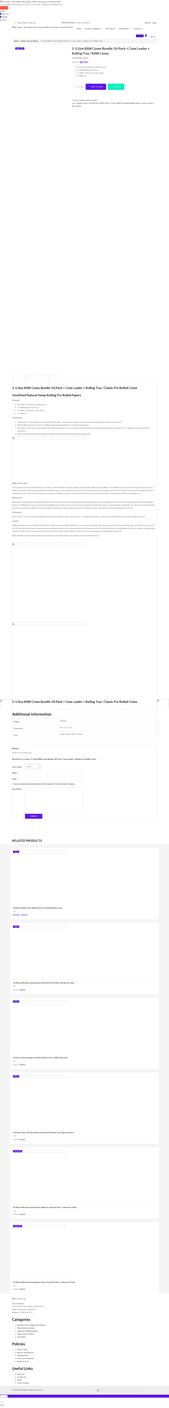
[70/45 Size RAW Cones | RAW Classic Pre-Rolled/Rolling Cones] (39, 877)
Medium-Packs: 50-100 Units (87, 103)
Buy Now (117, 86)
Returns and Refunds (25, 1352)
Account (3, 20)
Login (154, 23)
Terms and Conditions (25, 1358)
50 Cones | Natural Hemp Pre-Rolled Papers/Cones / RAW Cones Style (40, 1058)
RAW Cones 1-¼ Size (108, 103)
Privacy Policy (22, 1350)
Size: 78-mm (76, 106)
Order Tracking (23, 1383)
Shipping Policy (23, 1355)
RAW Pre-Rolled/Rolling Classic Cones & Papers (134, 103)
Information (123, 29)
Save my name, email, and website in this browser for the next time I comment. (44, 784)
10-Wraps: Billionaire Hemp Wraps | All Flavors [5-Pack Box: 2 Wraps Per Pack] (43, 983)
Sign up (147, 23)
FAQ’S (19, 1380)
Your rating (17, 767)
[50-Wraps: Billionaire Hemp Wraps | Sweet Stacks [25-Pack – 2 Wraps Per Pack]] (39, 1251)
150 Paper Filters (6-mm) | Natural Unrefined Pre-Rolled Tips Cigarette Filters (43, 1133)
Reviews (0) (54, 377)
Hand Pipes (21, 1337)
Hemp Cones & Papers (29, 41)
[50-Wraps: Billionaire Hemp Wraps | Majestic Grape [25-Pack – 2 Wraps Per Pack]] (39, 1176)
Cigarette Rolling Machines (27, 1331)
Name (15, 773)
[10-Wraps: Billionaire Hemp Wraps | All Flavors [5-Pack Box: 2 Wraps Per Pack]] (39, 952)
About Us (20, 1374)
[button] (151, 36)
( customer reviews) (80, 58)
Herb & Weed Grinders (26, 1328)
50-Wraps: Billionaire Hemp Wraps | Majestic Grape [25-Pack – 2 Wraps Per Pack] (44, 1207)
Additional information (37, 377)
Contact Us (137, 29)
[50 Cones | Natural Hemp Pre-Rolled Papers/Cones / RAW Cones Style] (39, 1026)
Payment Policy (23, 1361)
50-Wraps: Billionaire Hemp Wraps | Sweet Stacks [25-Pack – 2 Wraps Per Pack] (44, 1282)
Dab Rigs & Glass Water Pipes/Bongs (31, 1325)
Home (2, 11)
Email (14, 779)
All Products (110, 29)
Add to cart (97, 86)
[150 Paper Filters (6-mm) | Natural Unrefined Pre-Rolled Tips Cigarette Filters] (39, 1101)
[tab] (20, 377)
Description (20, 377)
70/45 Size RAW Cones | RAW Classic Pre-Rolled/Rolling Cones (37, 908)
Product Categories (93, 29)
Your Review (17, 789)
